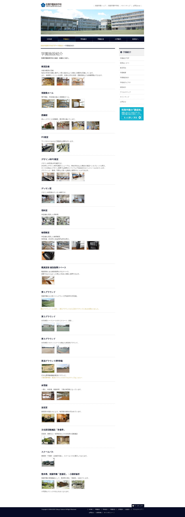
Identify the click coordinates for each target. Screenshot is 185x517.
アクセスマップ (125, 92)
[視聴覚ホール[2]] (63, 99)
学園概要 (123, 73)
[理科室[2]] (63, 217)
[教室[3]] (78, 77)
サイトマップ (125, 6)
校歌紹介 (123, 87)
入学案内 (118, 39)
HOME (91, 509)
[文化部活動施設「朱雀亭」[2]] (63, 436)
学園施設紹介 (124, 77)
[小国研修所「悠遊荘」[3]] (78, 480)
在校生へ (135, 39)
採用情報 (98, 512)
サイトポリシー (108, 512)
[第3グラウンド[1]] (48, 345)
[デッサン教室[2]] (63, 195)
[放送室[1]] (48, 414)
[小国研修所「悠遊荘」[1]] (48, 480)
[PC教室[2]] (63, 143)
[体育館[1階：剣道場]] (48, 392)
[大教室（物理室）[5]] (48, 252)
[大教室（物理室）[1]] (48, 241)
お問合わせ (136, 6)
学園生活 (101, 39)
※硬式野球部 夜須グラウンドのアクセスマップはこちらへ (61, 378)
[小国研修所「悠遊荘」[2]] (63, 480)
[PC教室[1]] (48, 143)
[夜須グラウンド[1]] (48, 364)
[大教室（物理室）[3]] (78, 241)
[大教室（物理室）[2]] (63, 241)
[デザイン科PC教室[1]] (48, 173)
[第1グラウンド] (48, 298)
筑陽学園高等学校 (52, 5)
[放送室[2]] (63, 414)
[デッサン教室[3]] (78, 195)
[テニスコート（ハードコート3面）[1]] (48, 323)
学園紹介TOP (124, 58)
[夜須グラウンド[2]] (63, 364)
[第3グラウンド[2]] (63, 345)
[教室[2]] (63, 77)
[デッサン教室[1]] (48, 195)
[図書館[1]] (48, 121)
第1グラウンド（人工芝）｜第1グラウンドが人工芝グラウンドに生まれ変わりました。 (70, 309)
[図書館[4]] (93, 121)
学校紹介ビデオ (125, 82)
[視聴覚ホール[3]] (78, 99)
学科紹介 (83, 39)
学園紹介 (66, 39)
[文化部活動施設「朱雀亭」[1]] (48, 436)
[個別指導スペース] (48, 276)
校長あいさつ (124, 63)
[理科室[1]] (48, 217)
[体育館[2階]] (63, 392)
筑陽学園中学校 (113, 6)
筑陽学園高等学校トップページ (49, 39)
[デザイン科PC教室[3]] (78, 173)
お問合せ (123, 102)
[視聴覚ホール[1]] (48, 99)
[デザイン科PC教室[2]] (63, 173)
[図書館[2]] (63, 121)
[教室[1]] (48, 77)
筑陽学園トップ (100, 6)
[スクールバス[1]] (48, 458)
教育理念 (123, 68)
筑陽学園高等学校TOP (48, 45)
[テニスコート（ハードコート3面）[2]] (63, 323)
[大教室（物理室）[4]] (93, 241)
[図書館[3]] (78, 121)
